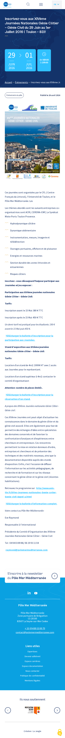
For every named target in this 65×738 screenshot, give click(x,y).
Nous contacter (32, 671)
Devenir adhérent (32, 656)
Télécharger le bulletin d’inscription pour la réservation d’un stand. (29, 396)
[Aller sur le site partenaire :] (32, 710)
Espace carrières (32, 661)
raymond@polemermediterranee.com (27, 549)
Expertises (32, 651)
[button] (41, 5)
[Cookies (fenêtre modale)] (59, 733)
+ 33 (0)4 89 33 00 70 (35, 628)
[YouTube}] (35, 593)
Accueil (8, 82)
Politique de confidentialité (32, 675)
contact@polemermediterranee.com (35, 632)
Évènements (21, 82)
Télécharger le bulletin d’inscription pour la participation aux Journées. (29, 337)
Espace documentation (32, 666)
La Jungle (37, 731)
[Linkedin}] (29, 593)
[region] (32, 82)
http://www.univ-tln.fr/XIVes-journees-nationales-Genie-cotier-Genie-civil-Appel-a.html (31, 492)
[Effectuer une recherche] (28, 4)
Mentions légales (32, 680)
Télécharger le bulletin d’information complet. (31, 503)
